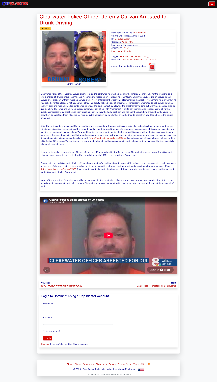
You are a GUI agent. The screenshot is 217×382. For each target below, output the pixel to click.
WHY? (126, 48)
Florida (127, 51)
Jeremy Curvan (127, 56)
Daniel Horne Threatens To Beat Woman (157, 286)
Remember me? (52, 331)
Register (45, 344)
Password (47, 317)
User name (48, 303)
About (70, 364)
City (131, 42)
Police (124, 42)
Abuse (78, 364)
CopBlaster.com (122, 39)
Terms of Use (139, 364)
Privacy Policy (124, 364)
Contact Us (88, 364)
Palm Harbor (117, 51)
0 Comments (140, 32)
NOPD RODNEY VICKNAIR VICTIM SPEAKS (61, 286)
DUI (151, 56)
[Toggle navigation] (211, 4)
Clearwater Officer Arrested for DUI (139, 59)
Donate (112, 364)
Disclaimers (101, 364)
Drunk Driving (141, 56)
